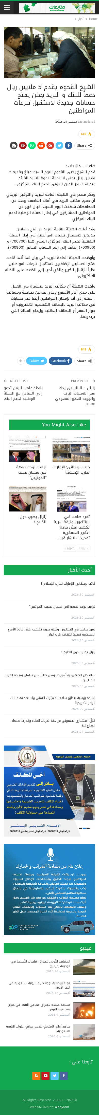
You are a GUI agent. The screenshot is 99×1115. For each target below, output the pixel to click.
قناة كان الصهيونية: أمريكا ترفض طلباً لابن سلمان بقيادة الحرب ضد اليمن (50, 677)
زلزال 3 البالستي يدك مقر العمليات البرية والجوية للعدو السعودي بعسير (75, 395)
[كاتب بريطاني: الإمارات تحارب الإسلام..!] (71, 449)
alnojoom (62, 1107)
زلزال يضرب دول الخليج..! (78, 652)
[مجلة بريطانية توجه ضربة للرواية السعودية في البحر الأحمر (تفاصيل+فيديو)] (84, 989)
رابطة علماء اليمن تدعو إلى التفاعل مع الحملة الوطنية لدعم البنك (23, 393)
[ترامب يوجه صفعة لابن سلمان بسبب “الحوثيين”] (27, 449)
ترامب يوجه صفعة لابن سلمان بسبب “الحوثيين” (62, 606)
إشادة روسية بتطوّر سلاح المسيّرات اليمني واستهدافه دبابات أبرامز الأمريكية (52, 700)
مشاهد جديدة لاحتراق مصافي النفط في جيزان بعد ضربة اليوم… (39, 1007)
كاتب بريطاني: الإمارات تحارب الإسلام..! (68, 583)
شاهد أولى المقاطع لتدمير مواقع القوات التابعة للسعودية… (38, 1029)
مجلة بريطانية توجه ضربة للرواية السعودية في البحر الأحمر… (39, 985)
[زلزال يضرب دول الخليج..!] (27, 499)
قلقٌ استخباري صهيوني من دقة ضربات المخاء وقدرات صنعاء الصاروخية (53, 723)
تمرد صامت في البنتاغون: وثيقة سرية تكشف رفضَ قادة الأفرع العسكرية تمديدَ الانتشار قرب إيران (51, 632)
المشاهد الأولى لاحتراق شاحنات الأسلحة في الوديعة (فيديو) (40, 964)
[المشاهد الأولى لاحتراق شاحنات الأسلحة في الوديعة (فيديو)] (84, 967)
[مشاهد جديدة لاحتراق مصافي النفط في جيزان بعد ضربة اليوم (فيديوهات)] (84, 1010)
